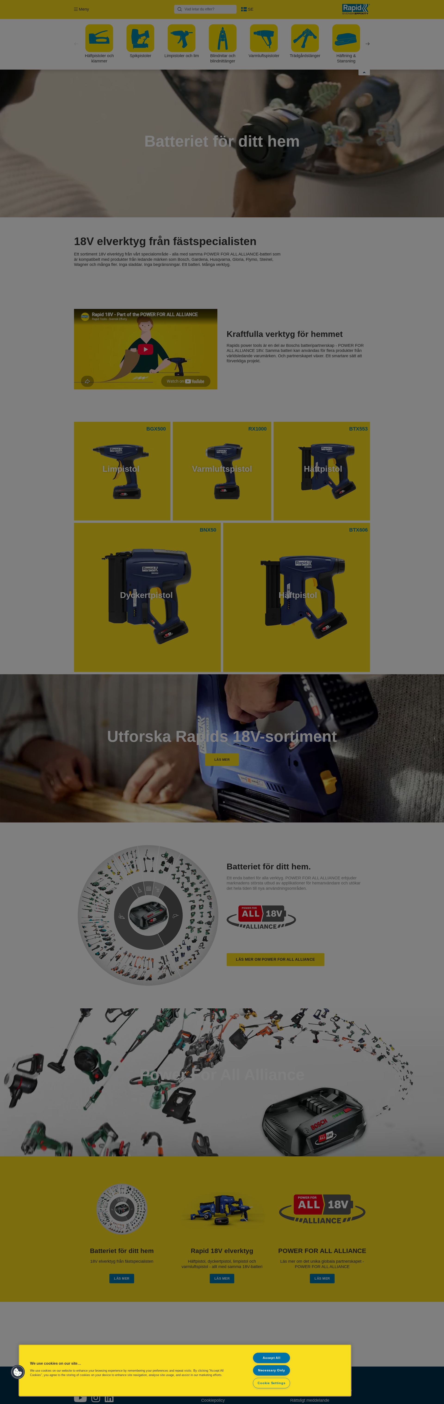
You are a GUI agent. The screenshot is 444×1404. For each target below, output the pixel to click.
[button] (17, 1372)
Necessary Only (271, 1370)
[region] (185, 1370)
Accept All (271, 1358)
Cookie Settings (271, 1383)
